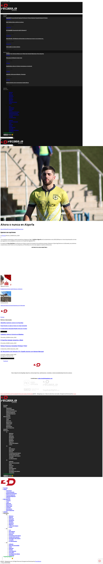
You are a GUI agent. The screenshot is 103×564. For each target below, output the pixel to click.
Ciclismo (8, 55)
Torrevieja (11, 131)
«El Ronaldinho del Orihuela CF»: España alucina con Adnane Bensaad (22, 351)
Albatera (11, 92)
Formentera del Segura (14, 112)
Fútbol (4, 16)
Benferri (11, 98)
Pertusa (4, 235)
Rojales (10, 126)
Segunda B (8, 19)
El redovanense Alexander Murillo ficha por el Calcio (14, 328)
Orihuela (11, 120)
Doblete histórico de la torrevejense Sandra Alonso (17, 82)
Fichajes (8, 415)
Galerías (5, 88)
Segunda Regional (10, 413)
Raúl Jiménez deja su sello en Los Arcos (15, 22)
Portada (5, 15)
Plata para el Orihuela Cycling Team (14, 57)
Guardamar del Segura (14, 114)
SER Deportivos (19, 229)
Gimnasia (8, 420)
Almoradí (11, 95)
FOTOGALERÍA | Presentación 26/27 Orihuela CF (16, 30)
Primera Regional (11, 229)
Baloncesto (9, 422)
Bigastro (11, 100)
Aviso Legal (3, 394)
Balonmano (9, 426)
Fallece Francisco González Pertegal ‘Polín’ (14, 346)
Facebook (5, 361)
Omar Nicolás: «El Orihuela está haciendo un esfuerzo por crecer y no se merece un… (25, 38)
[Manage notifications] (100, 561)
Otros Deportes (10, 427)
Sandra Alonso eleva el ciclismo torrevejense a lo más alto (19, 66)
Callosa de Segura (13, 102)
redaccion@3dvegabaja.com (45, 378)
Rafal (10, 123)
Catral (10, 103)
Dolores (10, 110)
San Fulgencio (12, 127)
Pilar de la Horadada (13, 121)
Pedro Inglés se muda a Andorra (13, 46)
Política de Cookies (22, 394)
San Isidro (11, 128)
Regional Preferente (11, 411)
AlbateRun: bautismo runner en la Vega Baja (12, 323)
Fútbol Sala (9, 423)
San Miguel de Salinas (14, 130)
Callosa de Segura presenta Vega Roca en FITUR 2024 (13, 305)
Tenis (7, 419)
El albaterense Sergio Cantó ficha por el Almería (11, 289)
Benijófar (11, 99)
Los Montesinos (12, 117)
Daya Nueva (11, 107)
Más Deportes (6, 52)
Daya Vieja (11, 109)
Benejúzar (11, 96)
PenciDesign (38, 561)
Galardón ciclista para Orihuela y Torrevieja (16, 74)
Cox (10, 106)
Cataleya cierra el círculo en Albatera (12, 334)
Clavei (74, 394)
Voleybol (8, 425)
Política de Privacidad (12, 394)
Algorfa (10, 93)
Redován (11, 124)
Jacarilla (11, 116)
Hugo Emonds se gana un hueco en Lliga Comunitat (14, 326)
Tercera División (10, 409)
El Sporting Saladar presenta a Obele (12, 340)
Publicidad (30, 394)
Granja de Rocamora (13, 113)
